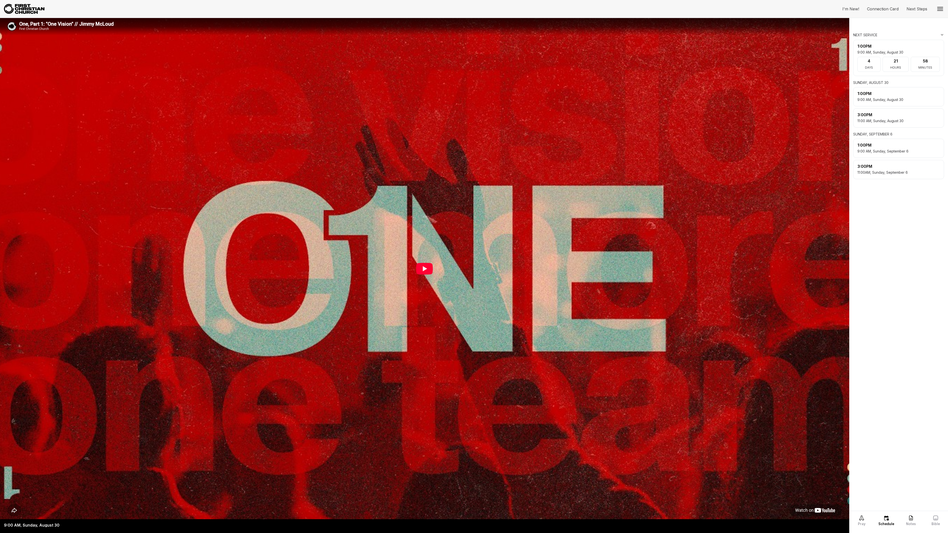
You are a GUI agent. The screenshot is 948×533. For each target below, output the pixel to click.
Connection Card (885, 8)
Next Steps (919, 8)
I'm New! (852, 8)
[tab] (861, 520)
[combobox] (919, 35)
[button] (940, 9)
